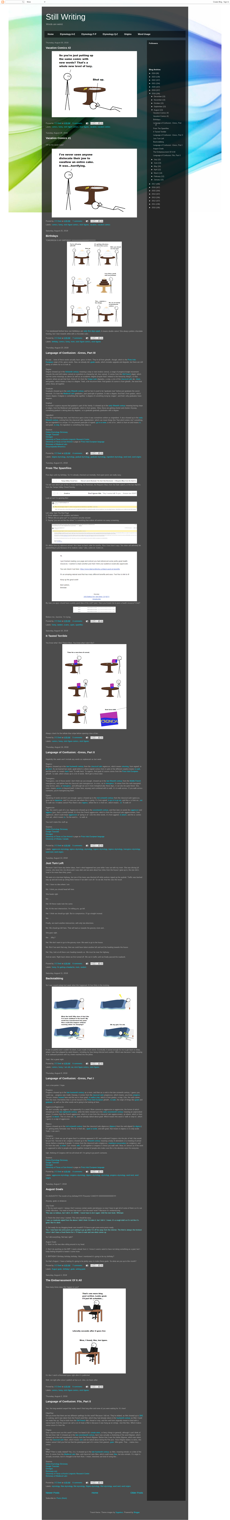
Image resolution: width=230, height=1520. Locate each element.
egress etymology (76, 849)
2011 (154, 204)
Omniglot (49, 437)
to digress (137, 1126)
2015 (154, 191)
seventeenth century (100, 810)
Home (51, 34)
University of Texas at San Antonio (59, 442)
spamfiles (79, 625)
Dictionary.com (51, 1471)
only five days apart (92, 331)
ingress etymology (100, 849)
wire (81, 1440)
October (157, 103)
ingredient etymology (114, 457)
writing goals (80, 1269)
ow (72, 1067)
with (78, 1146)
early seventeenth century (113, 1112)
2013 (154, 197)
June (156, 163)
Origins (128, 34)
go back (49, 769)
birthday (55, 342)
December (158, 96)
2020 (154, 87)
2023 (154, 77)
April (156, 170)
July (156, 159)
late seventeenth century (84, 1435)
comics (55, 127)
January (157, 180)
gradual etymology (82, 457)
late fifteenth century (114, 781)
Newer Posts (52, 1492)
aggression (73, 815)
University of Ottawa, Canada (57, 839)
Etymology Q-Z (110, 34)
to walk (137, 769)
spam (72, 625)
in (140, 422)
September (158, 107)
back (67, 771)
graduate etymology (98, 457)
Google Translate (52, 435)
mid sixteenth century (105, 798)
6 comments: (78, 964)
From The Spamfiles (58, 468)
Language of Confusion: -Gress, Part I (70, 1078)
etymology (70, 457)
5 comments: (78, 123)
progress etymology (117, 1175)
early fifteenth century (75, 391)
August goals (57, 1269)
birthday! (66, 1269)
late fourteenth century (75, 766)
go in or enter (101, 422)
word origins (136, 457)
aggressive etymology (60, 1175)
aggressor (135, 810)
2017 (154, 184)
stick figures (84, 127)
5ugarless (119, 1512)
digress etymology (93, 1175)
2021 (154, 83)
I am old (67, 1067)
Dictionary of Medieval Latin (56, 444)
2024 (154, 73)
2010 (154, 208)
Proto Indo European (130, 771)
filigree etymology (92, 1486)
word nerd (127, 457)
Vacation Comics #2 (58, 47)
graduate (49, 1102)
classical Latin (126, 379)
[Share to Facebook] (99, 123)
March (156, 173)
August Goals (54, 1189)
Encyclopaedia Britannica (55, 447)
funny (61, 127)
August (157, 110)
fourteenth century (123, 1418)
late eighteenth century (68, 1112)
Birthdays (52, 235)
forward (61, 1097)
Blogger (136, 1512)
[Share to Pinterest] (101, 123)
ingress (85, 803)
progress (136, 1095)
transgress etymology (132, 849)
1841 (141, 1416)
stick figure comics (71, 127)
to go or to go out (114, 800)
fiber (115, 1454)
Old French (126, 374)
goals (73, 1269)
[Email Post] (87, 123)
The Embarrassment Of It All (64, 1280)
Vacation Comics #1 (58, 138)
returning (125, 766)
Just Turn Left (54, 863)
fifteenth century (94, 1141)
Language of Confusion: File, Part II (68, 1401)
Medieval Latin (69, 394)
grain (112, 1442)
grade (137, 1100)
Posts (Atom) (62, 1498)
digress (113, 1126)
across (59, 788)
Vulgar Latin (92, 379)
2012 (154, 201)
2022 (154, 80)
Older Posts (136, 1492)
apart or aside (92, 1129)
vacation (93, 127)
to (64, 817)
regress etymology (115, 849)
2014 (154, 194)
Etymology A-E (67, 34)
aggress (49, 812)
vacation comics (104, 127)
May (156, 166)
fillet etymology (106, 1486)
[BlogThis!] (94, 123)
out (141, 800)
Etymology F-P (88, 34)
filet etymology (79, 1486)
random (60, 625)
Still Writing (65, 16)
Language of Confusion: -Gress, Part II (70, 752)
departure (58, 800)
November (158, 100)
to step (56, 425)
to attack (123, 815)
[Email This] (91, 123)
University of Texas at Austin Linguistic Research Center (67, 439)
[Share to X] (96, 123)
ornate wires (95, 1433)
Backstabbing (54, 978)
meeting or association (117, 1143)
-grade (92, 362)
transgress (110, 783)
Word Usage (144, 34)
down (138, 379)
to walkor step (94, 1097)
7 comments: (78, 221)
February (157, 176)
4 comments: (78, 453)
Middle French (135, 781)
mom (73, 342)
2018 (154, 94)
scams (66, 625)
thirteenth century (72, 372)
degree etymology (58, 457)
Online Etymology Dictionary (57, 432)
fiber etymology (67, 1486)
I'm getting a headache (66, 967)
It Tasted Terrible (56, 635)
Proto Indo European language (92, 442)
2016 (154, 187)
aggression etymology (60, 849)
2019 (154, 90)
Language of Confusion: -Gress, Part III (71, 352)
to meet (63, 1146)
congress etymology (77, 1175)
